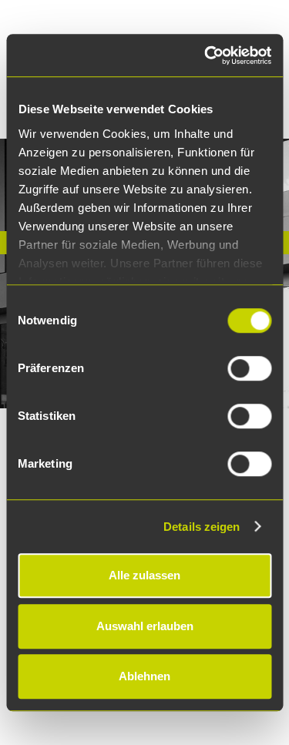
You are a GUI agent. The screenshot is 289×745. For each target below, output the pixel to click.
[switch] (249, 368)
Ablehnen (144, 676)
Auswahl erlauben (144, 626)
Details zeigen (201, 526)
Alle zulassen (144, 575)
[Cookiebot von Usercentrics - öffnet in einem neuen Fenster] (205, 55)
